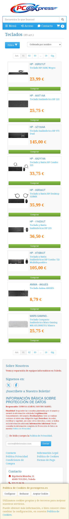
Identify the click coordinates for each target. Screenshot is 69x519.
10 (46, 56)
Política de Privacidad (21, 429)
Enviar (46, 444)
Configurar (10, 494)
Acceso (28, 26)
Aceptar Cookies (40, 494)
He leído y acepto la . (30, 435)
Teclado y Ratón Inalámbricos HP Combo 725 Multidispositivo (45, 259)
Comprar (34, 89)
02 (29, 56)
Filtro (11, 45)
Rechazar (24, 494)
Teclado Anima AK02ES (42, 288)
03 (35, 56)
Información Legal (47, 453)
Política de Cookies (48, 456)
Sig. (52, 56)
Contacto (47, 26)
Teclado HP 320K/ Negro (42, 68)
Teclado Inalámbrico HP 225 (44, 99)
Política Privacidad (17, 456)
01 (23, 56)
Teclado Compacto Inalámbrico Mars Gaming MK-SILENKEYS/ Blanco (43, 322)
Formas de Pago (46, 460)
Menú (12, 26)
